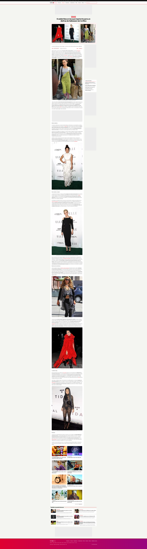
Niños (76, 2)
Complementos (72, 2)
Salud (70, 0)
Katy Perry (65, 55)
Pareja (65, 0)
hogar (73, 542)
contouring (53, 323)
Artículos (63, 2)
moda (53, 542)
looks (61, 106)
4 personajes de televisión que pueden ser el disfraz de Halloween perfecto (65, 516)
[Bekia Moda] (53, 3)
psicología (70, 542)
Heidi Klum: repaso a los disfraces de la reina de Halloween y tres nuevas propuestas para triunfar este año (87, 523)
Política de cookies (62, 544)
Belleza (59, 0)
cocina (58, 542)
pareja (62, 542)
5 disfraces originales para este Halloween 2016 (87, 516)
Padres (63, 0)
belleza (56, 542)
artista (66, 126)
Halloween (78, 50)
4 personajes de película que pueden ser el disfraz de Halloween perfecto (64, 511)
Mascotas (68, 0)
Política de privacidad (56, 544)
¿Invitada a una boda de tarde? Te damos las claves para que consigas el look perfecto (90, 83)
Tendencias (59, 2)
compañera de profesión (67, 258)
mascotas (65, 542)
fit (74, 542)
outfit (79, 377)
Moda (56, 0)
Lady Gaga (64, 372)
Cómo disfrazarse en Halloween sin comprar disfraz (88, 510)
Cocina (61, 0)
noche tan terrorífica (55, 201)
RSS (66, 544)
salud (67, 542)
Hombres (79, 2)
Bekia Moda (72, 15)
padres (60, 542)
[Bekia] (51, 0)
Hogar (75, 0)
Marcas (83, 2)
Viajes (78, 0)
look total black (54, 439)
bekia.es (51, 542)
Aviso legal (51, 544)
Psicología (73, 0)
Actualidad (54, 0)
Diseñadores (67, 2)
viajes (76, 542)
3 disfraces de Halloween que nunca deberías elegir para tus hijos (65, 522)
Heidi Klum (71, 56)
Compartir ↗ (80, 48)
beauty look (53, 382)
